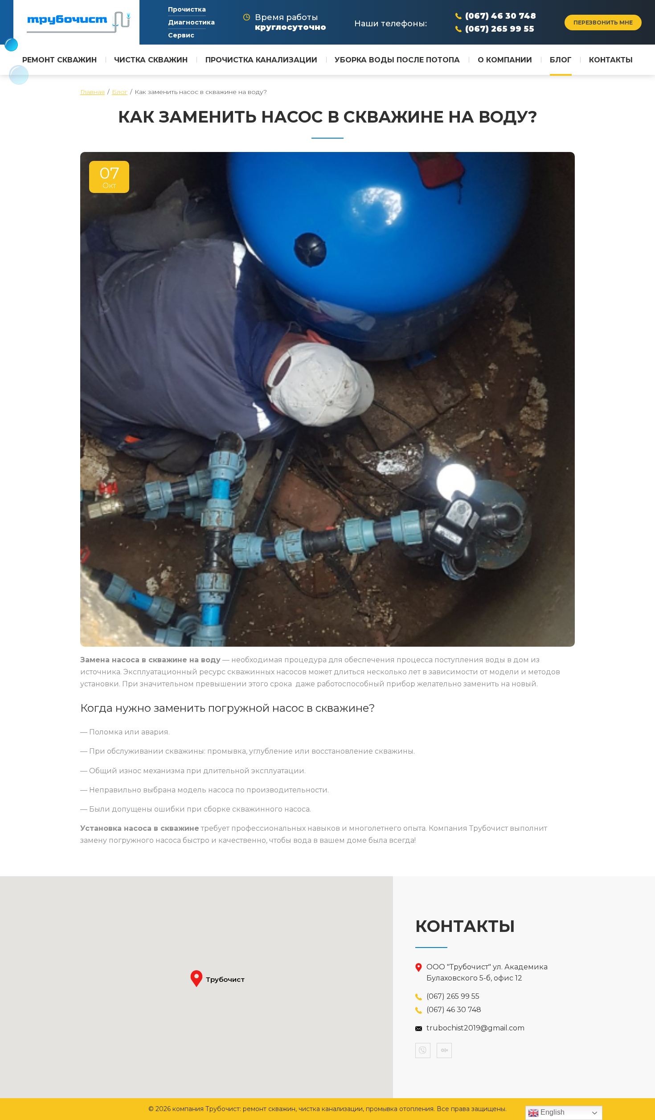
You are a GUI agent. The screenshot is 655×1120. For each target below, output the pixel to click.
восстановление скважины (362, 751)
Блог (119, 92)
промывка (226, 751)
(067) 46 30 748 (500, 16)
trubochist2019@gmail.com (475, 1028)
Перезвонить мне (603, 22)
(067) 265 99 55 (499, 29)
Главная (92, 92)
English (552, 1112)
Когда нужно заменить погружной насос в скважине (224, 708)
